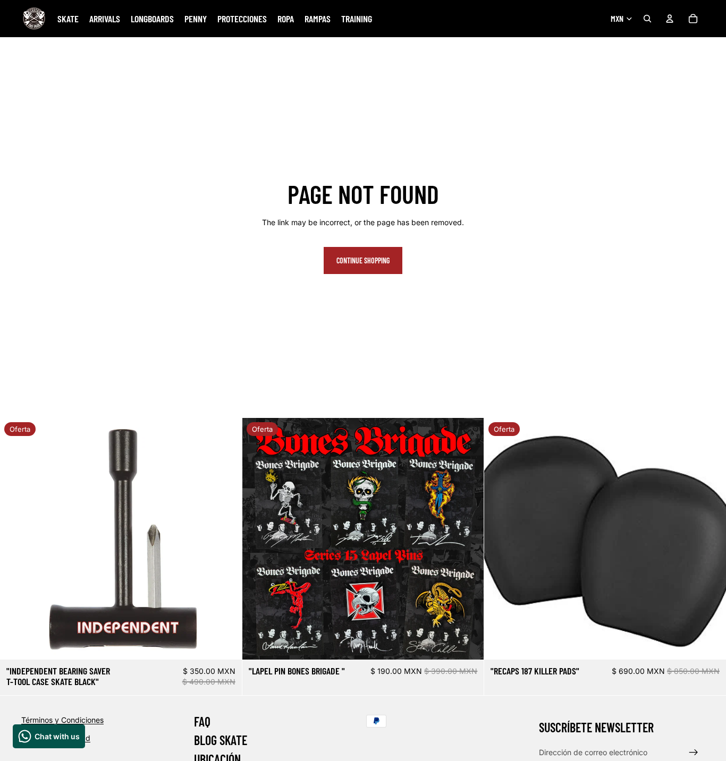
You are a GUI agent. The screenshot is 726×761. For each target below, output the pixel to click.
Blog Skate (220, 740)
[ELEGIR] (467, 643)
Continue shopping (363, 260)
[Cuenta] (669, 18)
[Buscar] (647, 18)
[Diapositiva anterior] (16, 538)
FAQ (202, 721)
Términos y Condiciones (62, 719)
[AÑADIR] (225, 643)
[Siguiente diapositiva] (226, 538)
